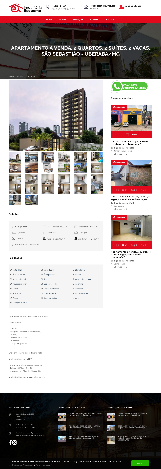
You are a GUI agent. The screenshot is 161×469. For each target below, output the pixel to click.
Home (49, 19)
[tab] (15, 157)
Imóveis (94, 19)
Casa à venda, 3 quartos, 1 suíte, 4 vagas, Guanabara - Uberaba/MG (130, 198)
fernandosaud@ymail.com (103, 6)
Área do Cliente (133, 6)
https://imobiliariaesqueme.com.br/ (31, 435)
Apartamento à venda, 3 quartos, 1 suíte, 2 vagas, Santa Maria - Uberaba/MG (131, 254)
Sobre (62, 19)
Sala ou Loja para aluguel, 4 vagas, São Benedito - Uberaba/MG (84, 427)
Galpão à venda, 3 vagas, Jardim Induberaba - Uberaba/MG (129, 143)
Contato (110, 19)
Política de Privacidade (22, 465)
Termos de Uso (42, 465)
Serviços (78, 19)
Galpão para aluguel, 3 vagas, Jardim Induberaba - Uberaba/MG (85, 414)
